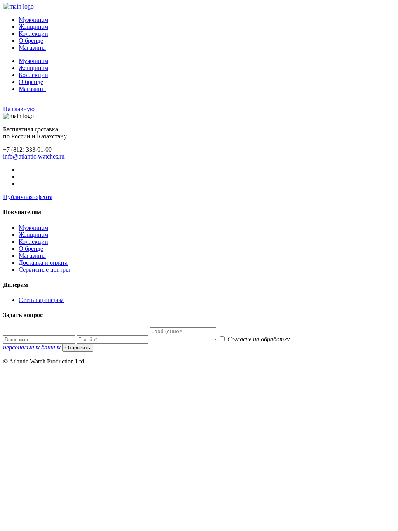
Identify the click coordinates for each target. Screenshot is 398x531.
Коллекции (33, 33)
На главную (19, 109)
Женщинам (33, 26)
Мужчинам (33, 19)
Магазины (32, 47)
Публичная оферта (27, 197)
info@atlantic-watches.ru (34, 156)
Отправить (77, 348)
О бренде (31, 40)
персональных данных (32, 347)
